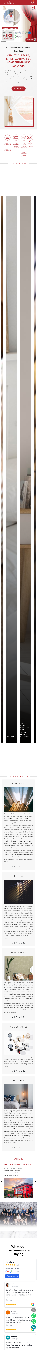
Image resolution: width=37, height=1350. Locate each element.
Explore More (19, 88)
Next (31, 23)
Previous (5, 23)
